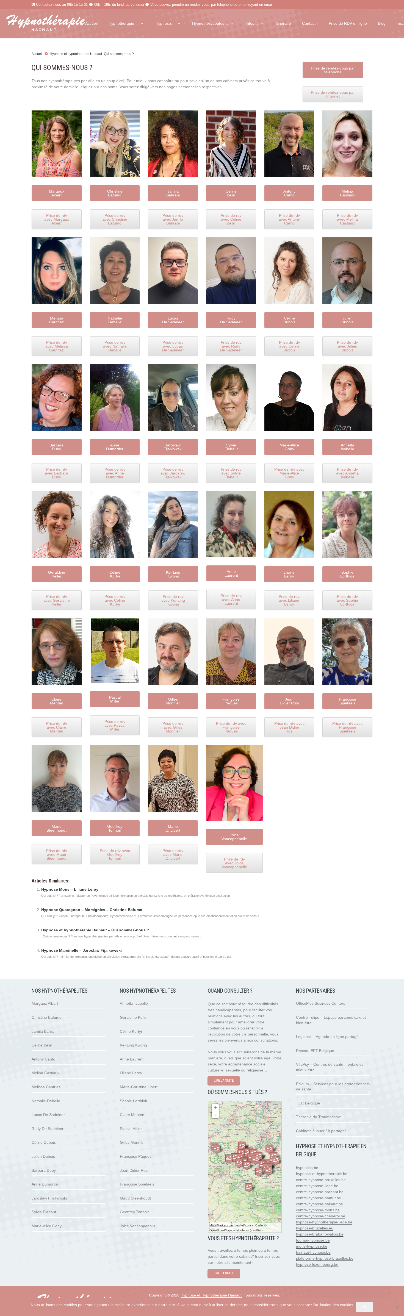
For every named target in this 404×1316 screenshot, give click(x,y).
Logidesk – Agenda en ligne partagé (327, 1036)
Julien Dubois (43, 1156)
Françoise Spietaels (137, 1184)
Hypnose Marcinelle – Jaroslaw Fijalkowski (81, 950)
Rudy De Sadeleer (47, 1128)
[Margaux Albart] (258, 1172)
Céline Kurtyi (131, 1031)
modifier (256, 1230)
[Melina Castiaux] (269, 1149)
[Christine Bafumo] (248, 1187)
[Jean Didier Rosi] (246, 1165)
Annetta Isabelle (134, 1003)
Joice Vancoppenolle (138, 1226)
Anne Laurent (131, 1059)
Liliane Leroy (131, 1073)
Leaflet (239, 1225)
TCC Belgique (308, 1103)
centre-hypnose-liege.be (317, 1186)
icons (248, 1225)
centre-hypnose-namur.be (318, 1198)
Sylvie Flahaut (44, 1212)
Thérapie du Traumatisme (318, 1117)
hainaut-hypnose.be (313, 1252)
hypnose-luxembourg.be (317, 1264)
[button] (141, 23)
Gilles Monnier (132, 1142)
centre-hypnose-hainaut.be (319, 1204)
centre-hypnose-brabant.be (320, 1192)
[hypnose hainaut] (56, 24)
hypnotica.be (307, 1167)
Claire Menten (132, 1114)
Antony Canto (43, 1059)
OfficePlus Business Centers (320, 1003)
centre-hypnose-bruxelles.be (321, 1180)
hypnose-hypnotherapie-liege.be (324, 1222)
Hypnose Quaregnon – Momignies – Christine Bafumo (91, 909)
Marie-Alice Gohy (47, 1226)
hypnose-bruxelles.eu (314, 1228)
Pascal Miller (131, 1128)
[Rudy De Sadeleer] (255, 1160)
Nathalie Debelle (46, 1101)
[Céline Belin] (229, 1159)
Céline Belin (42, 1045)
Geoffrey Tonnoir (134, 1212)
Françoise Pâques (135, 1156)
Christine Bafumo (47, 1017)
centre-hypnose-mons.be (318, 1210)
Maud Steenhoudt (135, 1198)
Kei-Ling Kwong (133, 1045)
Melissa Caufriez (46, 1087)
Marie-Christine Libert (138, 1087)
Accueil (37, 54)
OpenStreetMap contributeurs (229, 1230)
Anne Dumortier (45, 1184)
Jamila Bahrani (44, 1031)
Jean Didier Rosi (134, 1170)
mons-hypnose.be (311, 1246)
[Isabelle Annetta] (275, 1161)
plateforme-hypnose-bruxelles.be (324, 1258)
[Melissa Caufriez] (216, 1149)
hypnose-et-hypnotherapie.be (321, 1173)
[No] (397, 1307)
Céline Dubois (44, 1142)
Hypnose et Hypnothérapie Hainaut (211, 1295)
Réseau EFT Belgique (315, 1050)
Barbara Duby (44, 1170)
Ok (364, 1306)
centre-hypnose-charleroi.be (320, 1216)
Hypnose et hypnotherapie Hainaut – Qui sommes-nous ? (95, 930)
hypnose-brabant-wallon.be (320, 1234)
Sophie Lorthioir (133, 1101)
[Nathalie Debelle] (268, 1171)
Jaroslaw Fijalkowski (49, 1198)
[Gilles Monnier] (241, 1146)
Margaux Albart (45, 1003)
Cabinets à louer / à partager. (321, 1131)
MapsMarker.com (221, 1225)
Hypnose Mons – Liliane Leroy (69, 889)
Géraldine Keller (134, 1017)
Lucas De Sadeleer (48, 1114)
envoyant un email (258, 5)
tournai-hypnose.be (313, 1240)
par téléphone (222, 5)
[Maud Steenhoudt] (234, 1158)
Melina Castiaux (45, 1073)
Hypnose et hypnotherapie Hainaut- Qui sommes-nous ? (92, 54)
